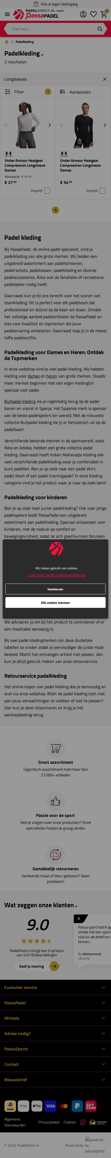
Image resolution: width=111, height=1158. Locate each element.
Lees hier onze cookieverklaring (57, 575)
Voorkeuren (55, 589)
